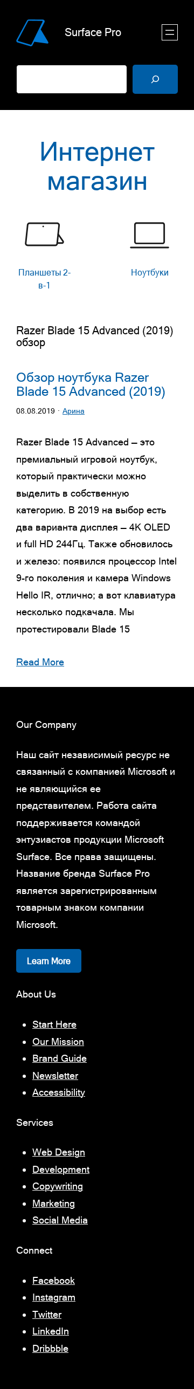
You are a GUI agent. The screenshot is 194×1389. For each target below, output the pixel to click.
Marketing (53, 1203)
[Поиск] (155, 79)
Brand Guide (59, 1058)
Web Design (58, 1152)
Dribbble (50, 1348)
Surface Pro (93, 32)
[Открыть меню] (170, 32)
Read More (40, 662)
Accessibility (58, 1092)
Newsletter (55, 1075)
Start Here (54, 1024)
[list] (97, 255)
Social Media (60, 1220)
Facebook (53, 1280)
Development (60, 1169)
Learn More (49, 961)
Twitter (46, 1314)
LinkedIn (50, 1331)
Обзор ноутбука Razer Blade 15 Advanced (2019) (90, 384)
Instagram (53, 1297)
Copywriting (57, 1186)
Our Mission (58, 1041)
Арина (74, 411)
